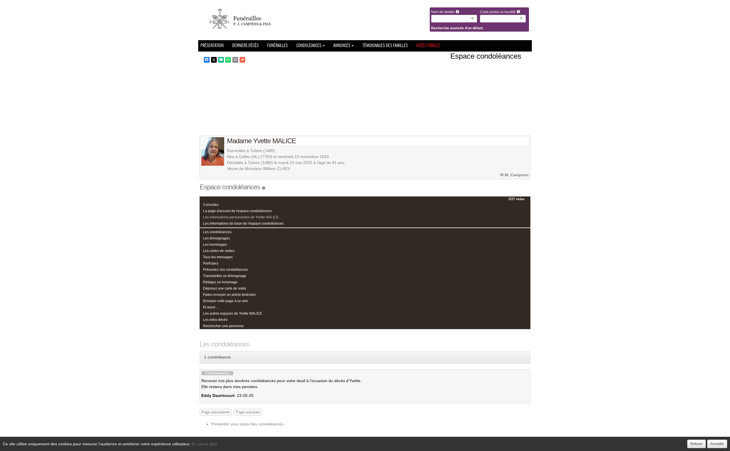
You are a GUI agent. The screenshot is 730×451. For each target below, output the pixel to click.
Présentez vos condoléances (225, 270)
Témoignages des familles (385, 46)
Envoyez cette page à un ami (225, 301)
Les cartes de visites (218, 251)
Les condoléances (217, 232)
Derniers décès (245, 46)
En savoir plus (204, 444)
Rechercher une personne (223, 326)
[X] (214, 60)
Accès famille (428, 46)
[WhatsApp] (228, 60)
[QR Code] (235, 60)
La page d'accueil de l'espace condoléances (237, 211)
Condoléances (308, 46)
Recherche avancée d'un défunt (457, 28)
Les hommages (215, 245)
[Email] (221, 60)
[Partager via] (242, 60)
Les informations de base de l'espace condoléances (243, 224)
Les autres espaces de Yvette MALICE (232, 313)
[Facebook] (207, 60)
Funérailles (277, 46)
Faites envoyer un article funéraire (229, 295)
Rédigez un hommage (220, 282)
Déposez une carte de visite (224, 288)
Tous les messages (218, 257)
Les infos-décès (215, 320)
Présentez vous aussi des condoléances (247, 424)
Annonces (341, 46)
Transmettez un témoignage (224, 276)
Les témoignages (216, 238)
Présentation (212, 46)
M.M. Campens (514, 175)
